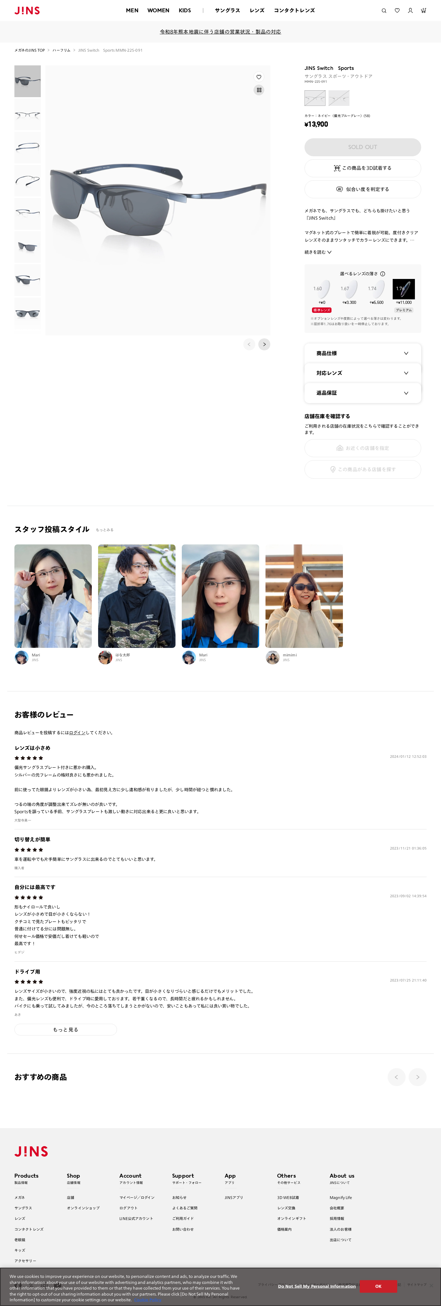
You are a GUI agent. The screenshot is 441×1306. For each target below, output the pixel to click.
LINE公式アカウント (136, 1218)
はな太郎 (123, 655)
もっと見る (66, 1029)
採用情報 (337, 1218)
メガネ (19, 1197)
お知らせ (179, 1197)
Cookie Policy (147, 1300)
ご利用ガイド (183, 1218)
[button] (264, 344)
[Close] (431, 1285)
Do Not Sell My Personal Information (317, 1286)
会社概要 (337, 1208)
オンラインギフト (291, 1218)
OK (378, 1286)
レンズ (257, 10)
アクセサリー (25, 1261)
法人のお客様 (341, 1229)
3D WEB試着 (288, 1197)
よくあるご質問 (185, 1208)
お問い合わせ (183, 1229)
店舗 (70, 1197)
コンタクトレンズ (294, 10)
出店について (341, 1240)
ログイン (77, 732)
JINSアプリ (234, 1197)
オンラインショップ (83, 1208)
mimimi (290, 655)
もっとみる (105, 530)
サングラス (227, 10)
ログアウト (128, 1208)
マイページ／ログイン (136, 1197)
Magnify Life (341, 1197)
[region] (220, 1287)
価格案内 (284, 1229)
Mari (36, 655)
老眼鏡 (19, 1240)
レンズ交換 (286, 1208)
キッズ (19, 1250)
